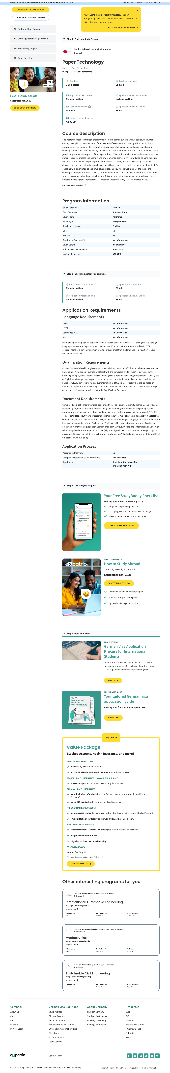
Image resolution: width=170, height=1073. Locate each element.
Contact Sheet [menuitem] (55, 1055)
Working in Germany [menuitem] (96, 1020)
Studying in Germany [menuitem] (97, 1016)
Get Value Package (79, 864)
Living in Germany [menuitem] (95, 1011)
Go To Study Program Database (30, 17)
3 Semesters (119, 244)
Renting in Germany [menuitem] (96, 1024)
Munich (116, 207)
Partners (148, 2)
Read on (111, 680)
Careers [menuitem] (13, 1016)
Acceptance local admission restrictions (81, 457)
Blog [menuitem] (128, 1011)
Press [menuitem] (12, 1020)
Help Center (128, 2)
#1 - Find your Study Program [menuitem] (27, 29)
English (116, 226)
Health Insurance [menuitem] (57, 1020)
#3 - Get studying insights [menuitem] (25, 48)
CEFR (65, 323)
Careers (139, 2)
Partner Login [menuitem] (16, 1028)
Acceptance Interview (73, 453)
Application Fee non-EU (74, 240)
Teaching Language (72, 226)
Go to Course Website (73, 185)
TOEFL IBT (68, 337)
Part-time (117, 216)
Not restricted (119, 457)
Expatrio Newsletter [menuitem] (135, 1024)
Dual (65, 230)
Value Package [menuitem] (55, 1011)
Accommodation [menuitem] (56, 1037)
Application (68, 462)
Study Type (68, 221)
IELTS (65, 328)
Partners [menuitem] (14, 1024)
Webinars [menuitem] (130, 1020)
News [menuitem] (128, 1037)
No (114, 230)
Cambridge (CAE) (70, 332)
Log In (157, 2)
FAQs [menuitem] (128, 1016)
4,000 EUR (118, 249)
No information (120, 240)
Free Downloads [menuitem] (133, 1028)
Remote (66, 235)
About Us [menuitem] (14, 1011)
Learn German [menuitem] (55, 1041)
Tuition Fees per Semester (75, 249)
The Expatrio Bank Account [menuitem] (61, 1024)
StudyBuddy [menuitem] (54, 1033)
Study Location (70, 207)
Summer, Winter (120, 212)
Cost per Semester (71, 254)
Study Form (68, 216)
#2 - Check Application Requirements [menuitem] (31, 38)
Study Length (69, 244)
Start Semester (70, 212)
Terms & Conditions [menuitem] (118, 1068)
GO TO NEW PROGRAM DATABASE (122, 27)
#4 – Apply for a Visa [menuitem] (23, 58)
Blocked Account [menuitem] (57, 1016)
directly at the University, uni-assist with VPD (125, 464)
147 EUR (117, 254)
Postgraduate (119, 221)
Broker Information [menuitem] (150, 1068)
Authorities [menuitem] (131, 1033)
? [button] (89, 107)
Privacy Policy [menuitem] (134, 1068)
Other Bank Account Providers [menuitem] (63, 1028)
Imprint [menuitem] (105, 1068)
